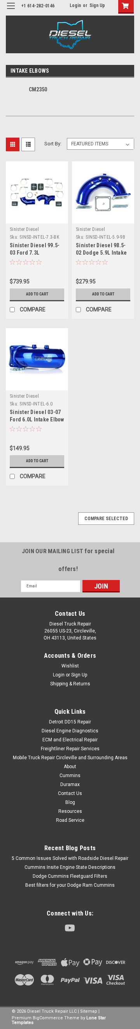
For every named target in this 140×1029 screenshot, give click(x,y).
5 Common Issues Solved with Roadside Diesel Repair (70, 858)
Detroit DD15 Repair (70, 722)
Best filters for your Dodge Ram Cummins (70, 885)
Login (75, 5)
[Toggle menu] (10, 10)
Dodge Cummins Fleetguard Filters (70, 876)
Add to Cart (37, 294)
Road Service (70, 820)
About (70, 766)
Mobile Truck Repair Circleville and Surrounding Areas (70, 757)
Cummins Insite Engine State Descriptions (70, 867)
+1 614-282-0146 (37, 6)
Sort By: (52, 144)
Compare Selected (106, 518)
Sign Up (97, 5)
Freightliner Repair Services (70, 748)
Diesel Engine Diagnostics (70, 731)
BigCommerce (48, 1017)
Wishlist (70, 666)
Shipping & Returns (70, 684)
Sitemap (88, 1011)
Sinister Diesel (24, 229)
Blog (70, 802)
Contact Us (70, 793)
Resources (70, 811)
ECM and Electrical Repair (70, 739)
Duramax (70, 784)
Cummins (70, 775)
